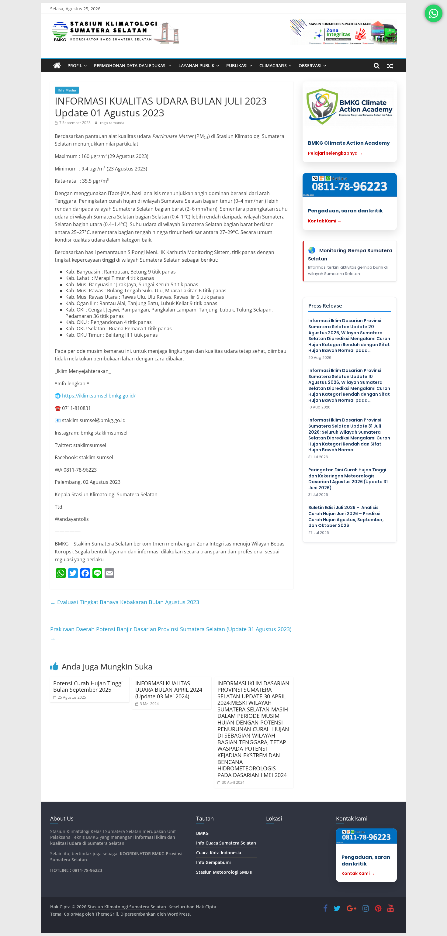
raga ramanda (112, 122)
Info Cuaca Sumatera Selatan (226, 843)
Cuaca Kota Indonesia (218, 852)
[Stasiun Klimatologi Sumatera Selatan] (57, 65)
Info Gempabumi (213, 862)
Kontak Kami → (324, 221)
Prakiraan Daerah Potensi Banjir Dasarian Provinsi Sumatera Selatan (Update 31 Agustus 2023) (170, 633)
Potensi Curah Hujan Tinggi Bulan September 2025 (88, 686)
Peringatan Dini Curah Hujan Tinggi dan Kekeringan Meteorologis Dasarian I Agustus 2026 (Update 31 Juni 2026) (348, 479)
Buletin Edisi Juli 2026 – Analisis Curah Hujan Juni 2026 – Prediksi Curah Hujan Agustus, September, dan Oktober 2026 (346, 516)
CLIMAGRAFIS (273, 65)
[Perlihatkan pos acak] (390, 65)
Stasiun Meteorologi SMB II (224, 872)
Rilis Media (67, 90)
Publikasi (237, 65)
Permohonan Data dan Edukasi (130, 65)
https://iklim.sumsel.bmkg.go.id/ (99, 395)
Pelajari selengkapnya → (335, 153)
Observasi (310, 65)
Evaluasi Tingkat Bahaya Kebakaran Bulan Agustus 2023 (124, 602)
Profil (75, 65)
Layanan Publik (196, 65)
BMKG (202, 833)
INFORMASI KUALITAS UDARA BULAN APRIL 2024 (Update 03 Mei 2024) (168, 690)
